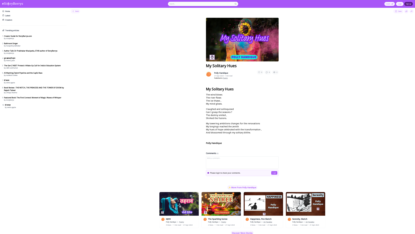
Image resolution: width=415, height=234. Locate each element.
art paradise (267, 222)
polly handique (171, 222)
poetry (225, 78)
